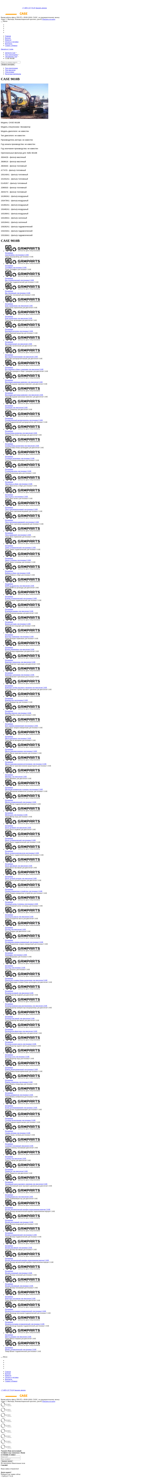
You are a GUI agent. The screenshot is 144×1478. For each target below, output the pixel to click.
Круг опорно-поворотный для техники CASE (21, 726)
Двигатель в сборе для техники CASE (18, 484)
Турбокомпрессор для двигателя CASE (19, 1197)
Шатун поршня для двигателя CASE (18, 1337)
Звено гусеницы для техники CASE (18, 560)
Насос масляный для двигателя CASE (18, 866)
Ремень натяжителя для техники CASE (19, 1095)
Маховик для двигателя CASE (16, 776)
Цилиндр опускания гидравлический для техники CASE (25, 1311)
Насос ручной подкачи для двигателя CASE (21, 878)
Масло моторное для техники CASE (18, 738)
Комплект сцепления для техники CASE (19, 675)
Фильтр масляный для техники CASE (18, 1248)
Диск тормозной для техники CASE (18, 535)
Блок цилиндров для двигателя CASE (18, 318)
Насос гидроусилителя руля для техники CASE (22, 853)
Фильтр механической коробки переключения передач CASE (27, 1260)
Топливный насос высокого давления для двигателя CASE (26, 1184)
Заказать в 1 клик (7, 49)
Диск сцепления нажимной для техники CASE (22, 522)
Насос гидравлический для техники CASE (20, 840)
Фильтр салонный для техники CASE (18, 1273)
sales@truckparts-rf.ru (11, 7)
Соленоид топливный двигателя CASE (19, 1146)
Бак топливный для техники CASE (17, 293)
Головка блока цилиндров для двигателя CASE (22, 446)
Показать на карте (48, 19)
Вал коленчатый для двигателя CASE (18, 344)
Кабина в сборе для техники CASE (17, 573)
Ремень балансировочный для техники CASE (21, 1069)
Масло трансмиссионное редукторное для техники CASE (25, 764)
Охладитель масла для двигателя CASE (19, 917)
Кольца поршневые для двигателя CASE (19, 649)
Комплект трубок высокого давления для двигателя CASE (26, 687)
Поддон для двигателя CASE (15, 929)
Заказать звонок (41, 8)
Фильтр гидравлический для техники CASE (21, 1235)
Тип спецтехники (11, 55)
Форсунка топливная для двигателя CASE (20, 1298)
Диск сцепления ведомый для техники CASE (21, 509)
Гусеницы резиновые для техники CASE (19, 458)
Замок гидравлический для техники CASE (20, 547)
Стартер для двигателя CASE (15, 1158)
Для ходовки (9, 72)
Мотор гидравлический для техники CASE (20, 802)
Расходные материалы (13, 74)
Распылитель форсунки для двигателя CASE (21, 1031)
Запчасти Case (10, 53)
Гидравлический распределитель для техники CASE (24, 420)
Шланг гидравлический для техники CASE (20, 1349)
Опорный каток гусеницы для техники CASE (21, 904)
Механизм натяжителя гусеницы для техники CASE (24, 789)
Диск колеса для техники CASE (16, 496)
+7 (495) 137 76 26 (28, 8)
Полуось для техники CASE (15, 967)
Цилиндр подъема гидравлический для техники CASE (24, 1324)
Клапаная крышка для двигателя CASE (19, 611)
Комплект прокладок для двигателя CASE (20, 662)
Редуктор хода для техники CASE (17, 1057)
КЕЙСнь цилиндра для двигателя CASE (19, 586)
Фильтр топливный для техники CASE (19, 1286)
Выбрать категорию (8, 64)
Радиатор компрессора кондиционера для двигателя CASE (26, 1006)
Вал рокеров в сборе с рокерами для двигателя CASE (24, 369)
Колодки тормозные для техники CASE (19, 636)
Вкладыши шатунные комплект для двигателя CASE (24, 395)
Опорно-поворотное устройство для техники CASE (23, 891)
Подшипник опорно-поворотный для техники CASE (24, 942)
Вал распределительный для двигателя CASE (21, 357)
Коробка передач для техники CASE (18, 713)
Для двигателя (10, 70)
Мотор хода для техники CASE (16, 815)
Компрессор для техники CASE (16, 700)
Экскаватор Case (11, 56)
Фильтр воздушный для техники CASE (19, 1222)
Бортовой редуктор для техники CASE (19, 331)
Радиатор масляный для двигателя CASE (20, 1018)
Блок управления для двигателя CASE (19, 306)
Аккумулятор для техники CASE (17, 255)
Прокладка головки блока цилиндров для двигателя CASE (26, 980)
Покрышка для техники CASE (16, 955)
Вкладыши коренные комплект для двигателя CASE (24, 382)
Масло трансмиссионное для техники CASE (21, 751)
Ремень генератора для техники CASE (19, 1082)
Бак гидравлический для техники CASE (19, 280)
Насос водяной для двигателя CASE (18, 827)
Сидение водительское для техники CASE (20, 1120)
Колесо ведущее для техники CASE (18, 624)
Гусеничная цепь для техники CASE (18, 471)
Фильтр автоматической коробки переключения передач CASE (27, 1209)
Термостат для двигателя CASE (16, 1171)
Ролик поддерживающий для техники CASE (21, 1107)
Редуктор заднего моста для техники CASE (20, 1044)
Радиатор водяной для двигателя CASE (19, 993)
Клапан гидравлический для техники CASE (21, 598)
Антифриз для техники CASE (16, 267)
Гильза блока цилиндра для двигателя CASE (21, 433)
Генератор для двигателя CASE (16, 407)
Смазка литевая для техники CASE (17, 1133)
